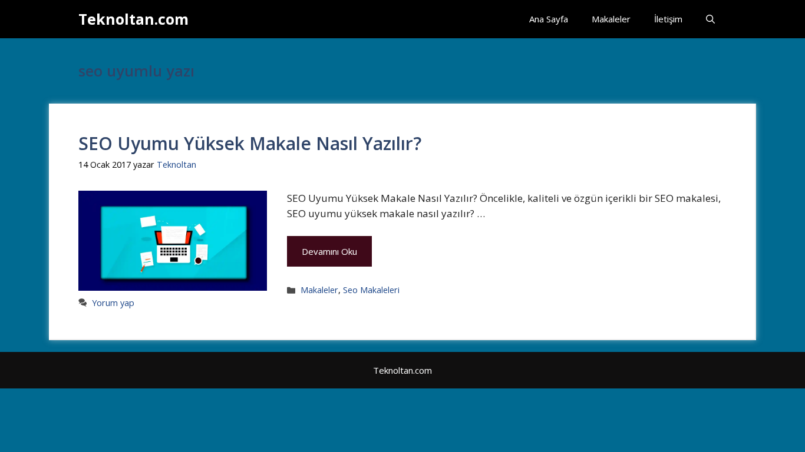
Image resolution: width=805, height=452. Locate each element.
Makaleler (611, 19)
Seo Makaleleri (371, 289)
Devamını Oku (329, 251)
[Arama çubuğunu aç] (710, 19)
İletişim (668, 19)
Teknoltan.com (133, 19)
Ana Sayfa (548, 19)
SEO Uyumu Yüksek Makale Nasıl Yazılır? (249, 143)
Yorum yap (113, 302)
